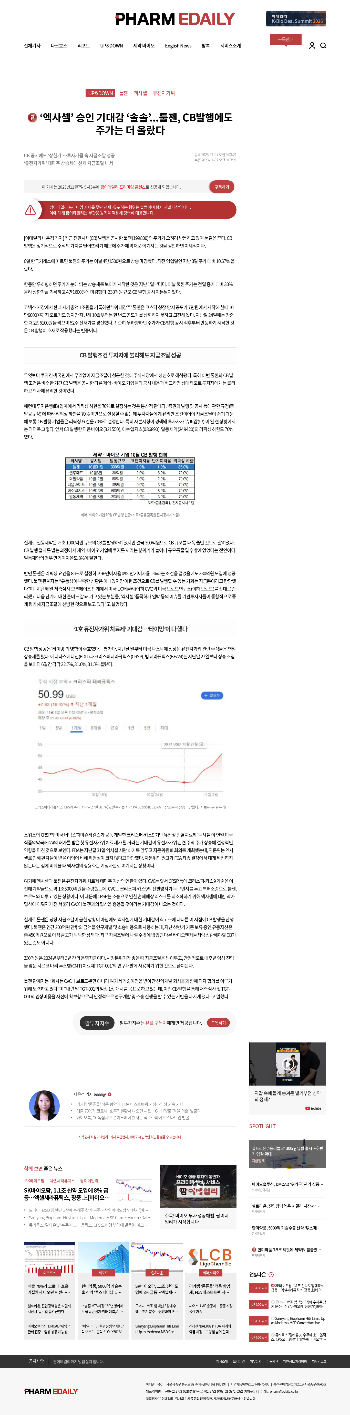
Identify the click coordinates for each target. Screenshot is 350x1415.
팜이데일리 (89, 1180)
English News (178, 45)
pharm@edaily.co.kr (284, 1391)
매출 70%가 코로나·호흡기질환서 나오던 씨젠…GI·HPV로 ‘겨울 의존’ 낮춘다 (138, 1111)
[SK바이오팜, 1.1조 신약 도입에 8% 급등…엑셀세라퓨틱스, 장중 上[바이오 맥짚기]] (134, 1189)
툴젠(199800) (135, 238)
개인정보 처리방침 (295, 1361)
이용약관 (272, 1361)
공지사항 (36, 1361)
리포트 (84, 45)
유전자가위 (164, 93)
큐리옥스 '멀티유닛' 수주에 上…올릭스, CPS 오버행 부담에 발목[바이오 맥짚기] (93, 1225)
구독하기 (222, 187)
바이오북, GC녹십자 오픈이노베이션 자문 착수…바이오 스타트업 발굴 (132, 1117)
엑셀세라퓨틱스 (62, 1180)
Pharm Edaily (51, 1391)
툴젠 (123, 93)
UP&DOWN (111, 45)
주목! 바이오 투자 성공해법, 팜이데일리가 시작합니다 (197, 1218)
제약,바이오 (211, 1272)
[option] (93, 1361)
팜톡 (206, 45)
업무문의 (256, 1361)
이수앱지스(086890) (140, 429)
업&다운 (157, 1272)
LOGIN (311, 45)
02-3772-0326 (180, 1391)
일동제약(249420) (177, 429)
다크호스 (59, 45)
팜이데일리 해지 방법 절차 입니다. (78, 1361)
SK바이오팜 (34, 1180)
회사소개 (222, 1361)
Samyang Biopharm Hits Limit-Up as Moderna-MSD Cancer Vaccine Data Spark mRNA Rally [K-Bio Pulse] (115, 1217)
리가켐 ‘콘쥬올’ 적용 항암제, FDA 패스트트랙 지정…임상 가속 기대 (129, 1104)
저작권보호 (319, 1361)
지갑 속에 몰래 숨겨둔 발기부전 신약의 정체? (287, 1096)
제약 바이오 (144, 45)
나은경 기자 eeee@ (90, 1094)
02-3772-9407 (214, 1391)
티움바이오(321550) (101, 429)
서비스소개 (230, 45)
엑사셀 (140, 93)
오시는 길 (239, 1361)
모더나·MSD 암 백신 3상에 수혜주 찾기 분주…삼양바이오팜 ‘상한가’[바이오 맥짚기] (96, 1210)
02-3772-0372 (234, 1391)
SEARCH (323, 45)
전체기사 (32, 45)
